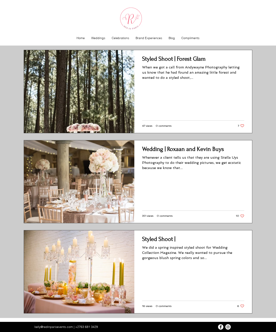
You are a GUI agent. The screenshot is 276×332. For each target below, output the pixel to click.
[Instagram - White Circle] (228, 327)
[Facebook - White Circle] (220, 327)
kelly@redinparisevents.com (53, 327)
